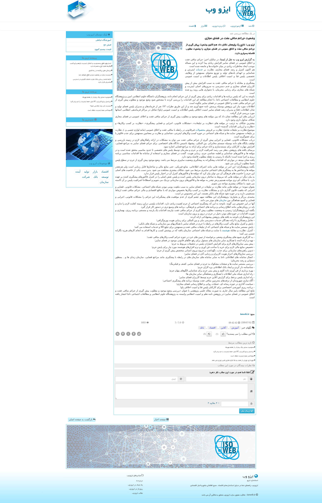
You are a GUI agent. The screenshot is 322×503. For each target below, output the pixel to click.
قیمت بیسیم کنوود (103, 49)
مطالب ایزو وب (137, 493)
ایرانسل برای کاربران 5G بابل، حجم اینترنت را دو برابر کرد (233, 351)
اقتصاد (191, 26)
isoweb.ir (244, 314)
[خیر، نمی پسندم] (209, 334)
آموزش (235, 327)
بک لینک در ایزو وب (135, 485)
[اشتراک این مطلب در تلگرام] (139, 333)
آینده (77, 171)
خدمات (199, 69)
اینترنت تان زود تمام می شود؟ (100, 106)
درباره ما (139, 480)
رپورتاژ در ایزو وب (136, 489)
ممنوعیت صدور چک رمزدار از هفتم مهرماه (239, 347)
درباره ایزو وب (217, 26)
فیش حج (107, 44)
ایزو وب (218, 9)
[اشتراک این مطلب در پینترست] (123, 333)
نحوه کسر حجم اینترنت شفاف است (242, 356)
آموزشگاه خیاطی (103, 40)
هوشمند (226, 230)
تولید (86, 171)
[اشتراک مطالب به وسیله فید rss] (117, 333)
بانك (202, 327)
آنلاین (223, 327)
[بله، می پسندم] (223, 334)
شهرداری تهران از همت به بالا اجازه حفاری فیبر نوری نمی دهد (233, 360)
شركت (86, 176)
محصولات (200, 130)
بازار (203, 26)
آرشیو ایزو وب (235, 26)
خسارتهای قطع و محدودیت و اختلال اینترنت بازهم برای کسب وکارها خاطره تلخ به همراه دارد (90, 65)
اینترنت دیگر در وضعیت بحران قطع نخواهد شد (95, 75)
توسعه (105, 176)
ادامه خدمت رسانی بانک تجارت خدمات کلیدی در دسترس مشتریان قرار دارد (92, 81)
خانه (250, 26)
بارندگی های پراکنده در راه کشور (100, 70)
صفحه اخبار (160, 419)
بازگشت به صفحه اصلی (81, 419)
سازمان (223, 200)
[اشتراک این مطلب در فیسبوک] (133, 333)
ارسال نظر (246, 411)
